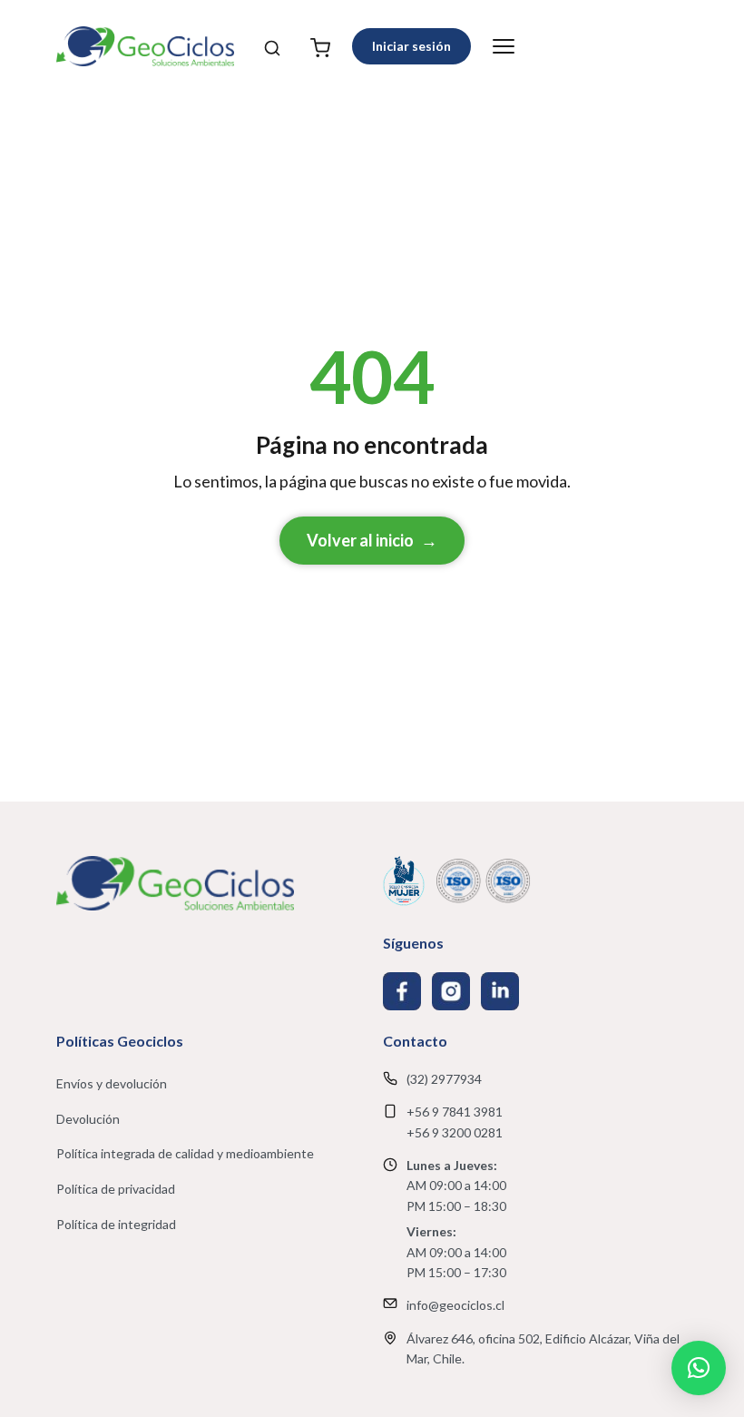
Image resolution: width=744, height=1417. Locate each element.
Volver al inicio (372, 540)
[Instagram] (451, 991)
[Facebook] (402, 991)
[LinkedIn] (500, 991)
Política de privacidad (115, 1188)
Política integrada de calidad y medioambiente (185, 1153)
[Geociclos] (145, 46)
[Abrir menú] (503, 46)
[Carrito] (320, 46)
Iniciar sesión (411, 46)
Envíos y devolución (111, 1083)
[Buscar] (272, 46)
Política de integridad (116, 1224)
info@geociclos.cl (455, 1305)
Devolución (88, 1119)
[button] (698, 1368)
